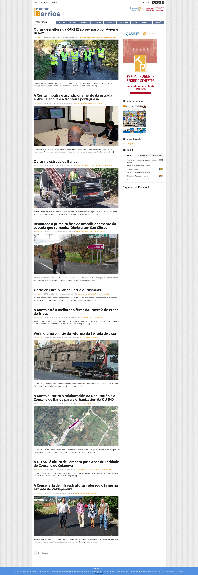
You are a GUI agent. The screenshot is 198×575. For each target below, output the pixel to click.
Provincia (123, 22)
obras (97, 165)
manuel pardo (96, 37)
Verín (135, 22)
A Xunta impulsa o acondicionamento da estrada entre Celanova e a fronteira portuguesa (73, 97)
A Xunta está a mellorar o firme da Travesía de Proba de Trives (76, 311)
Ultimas (129, 155)
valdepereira (93, 493)
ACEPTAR (99, 573)
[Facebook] (153, 2)
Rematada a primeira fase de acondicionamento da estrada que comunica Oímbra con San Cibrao (75, 225)
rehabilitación (93, 317)
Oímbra (91, 231)
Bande (87, 165)
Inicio (35, 2)
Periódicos (40, 22)
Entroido (110, 22)
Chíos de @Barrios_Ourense (133, 144)
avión (79, 37)
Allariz (84, 22)
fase (82, 231)
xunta (114, 37)
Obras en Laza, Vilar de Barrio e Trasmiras (67, 290)
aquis (82, 165)
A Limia (73, 22)
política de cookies (152, 571)
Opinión (158, 22)
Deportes (146, 22)
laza (89, 294)
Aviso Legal (44, 2)
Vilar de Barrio (106, 294)
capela (79, 294)
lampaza (96, 469)
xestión (110, 469)
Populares (143, 156)
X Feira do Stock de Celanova (137, 176)
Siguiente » (45, 553)
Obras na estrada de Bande (55, 161)
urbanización (91, 403)
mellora (86, 493)
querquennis (109, 165)
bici (80, 337)
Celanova (97, 22)
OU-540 (95, 103)
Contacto (54, 2)
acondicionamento (81, 103)
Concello (85, 469)
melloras (104, 37)
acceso (78, 165)
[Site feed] (163, 2)
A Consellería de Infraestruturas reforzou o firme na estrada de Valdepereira (76, 487)
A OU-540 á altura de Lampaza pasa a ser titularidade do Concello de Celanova (76, 463)
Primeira (102, 231)
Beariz (84, 37)
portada (109, 37)
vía (96, 403)
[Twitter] (156, 2)
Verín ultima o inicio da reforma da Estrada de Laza (75, 333)
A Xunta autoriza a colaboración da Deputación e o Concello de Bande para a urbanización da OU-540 (74, 397)
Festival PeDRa (132, 169)
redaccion (39, 37)
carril (83, 337)
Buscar (146, 2)
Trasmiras (98, 294)
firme (86, 317)
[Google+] (160, 2)
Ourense (62, 22)
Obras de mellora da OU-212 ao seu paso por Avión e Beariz (76, 31)
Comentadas (157, 156)
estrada (89, 37)
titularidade (103, 469)
